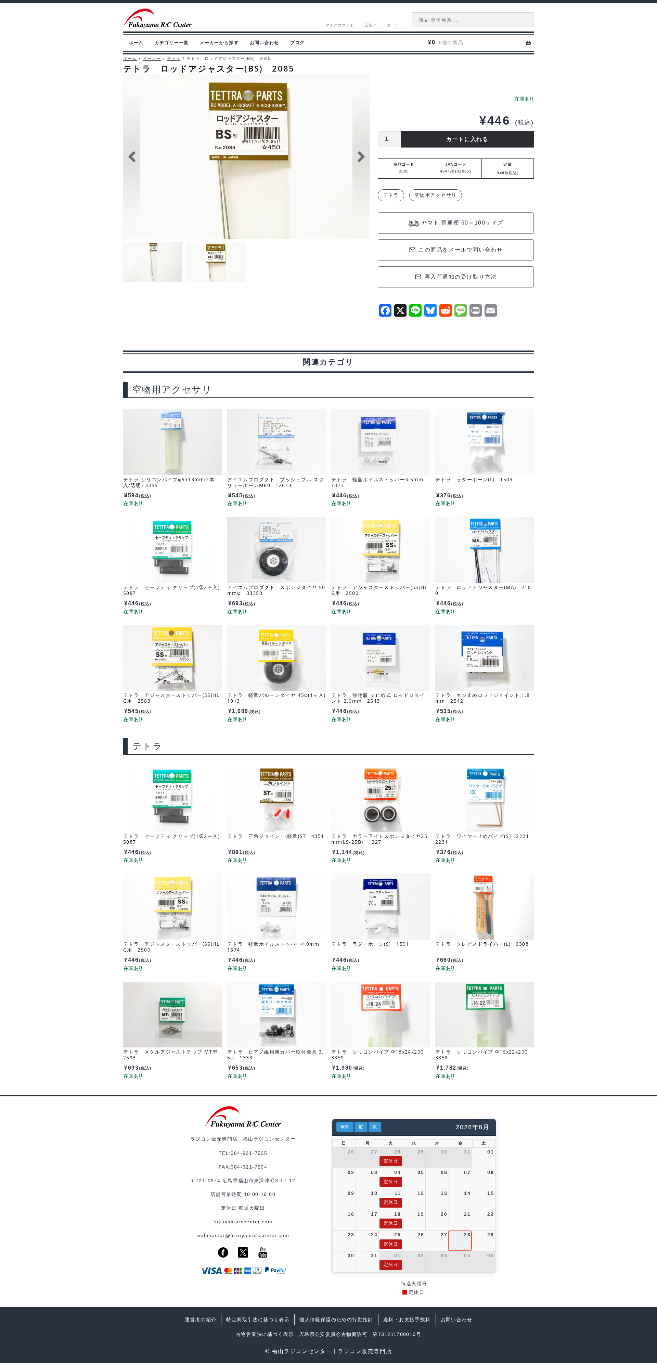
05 (420, 1172)
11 (398, 1193)
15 (490, 1193)
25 (397, 1234)
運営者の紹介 (200, 1319)
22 (490, 1214)
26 (351, 1152)
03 (374, 1172)
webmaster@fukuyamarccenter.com (243, 1235)
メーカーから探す (219, 42)
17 (374, 1214)
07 (467, 1172)
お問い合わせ (264, 42)
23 (351, 1234)
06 (444, 1172)
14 (467, 1193)
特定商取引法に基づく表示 (257, 1319)
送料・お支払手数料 (407, 1319)
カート (393, 25)
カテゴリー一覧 (172, 42)
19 (420, 1214)
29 (420, 1152)
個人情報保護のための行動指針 (336, 1319)
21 (467, 1214)
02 (351, 1172)
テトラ (174, 58)
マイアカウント (340, 25)
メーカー (152, 58)
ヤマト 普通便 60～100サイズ (462, 223)
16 (351, 1214)
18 (397, 1214)
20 (444, 1214)
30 (444, 1152)
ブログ (297, 42)
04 (397, 1172)
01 (490, 1152)
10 (374, 1193)
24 (374, 1234)
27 (374, 1152)
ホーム (136, 42)
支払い (370, 25)
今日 (344, 1126)
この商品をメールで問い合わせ (460, 250)
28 (397, 1152)
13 (444, 1193)
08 (490, 1172)
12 (420, 1193)
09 (351, 1193)
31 (467, 1152)
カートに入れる (467, 139)
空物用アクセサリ (435, 195)
